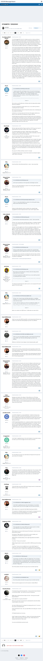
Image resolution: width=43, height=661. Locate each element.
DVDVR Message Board (8, 1)
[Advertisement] (14, 14)
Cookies (26, 657)
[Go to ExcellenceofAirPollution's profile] (6, 42)
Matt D (6, 331)
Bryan (6, 85)
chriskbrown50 (6, 412)
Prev (5, 32)
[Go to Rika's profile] (6, 165)
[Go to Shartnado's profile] (6, 129)
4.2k (7, 326)
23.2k (7, 171)
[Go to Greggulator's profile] (6, 439)
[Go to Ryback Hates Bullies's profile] (6, 182)
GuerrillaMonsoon (6, 317)
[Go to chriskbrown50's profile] (6, 416)
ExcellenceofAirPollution (6, 38)
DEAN (7, 27)
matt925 (6, 574)
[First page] (2, 33)
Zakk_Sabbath (6, 214)
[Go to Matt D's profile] (6, 335)
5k (7, 135)
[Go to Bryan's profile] (6, 89)
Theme (16, 657)
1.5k (7, 584)
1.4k (7, 531)
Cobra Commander (6, 395)
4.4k (7, 276)
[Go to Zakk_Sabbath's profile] (6, 218)
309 (7, 95)
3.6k (7, 493)
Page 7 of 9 (28, 32)
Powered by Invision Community (21, 659)
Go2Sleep (6, 484)
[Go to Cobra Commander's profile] (6, 400)
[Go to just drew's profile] (6, 270)
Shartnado (6, 126)
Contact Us (22, 657)
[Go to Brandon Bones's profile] (6, 592)
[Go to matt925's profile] (6, 578)
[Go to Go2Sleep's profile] (6, 488)
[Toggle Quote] (13, 88)
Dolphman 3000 (6, 521)
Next (21, 32)
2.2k (7, 477)
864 (7, 598)
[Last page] (23, 33)
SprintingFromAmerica (28, 199)
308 (7, 422)
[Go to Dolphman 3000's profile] (6, 525)
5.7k (7, 445)
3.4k (7, 188)
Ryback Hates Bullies (6, 178)
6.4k (7, 223)
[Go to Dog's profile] (6, 471)
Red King (25, 217)
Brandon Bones (6, 588)
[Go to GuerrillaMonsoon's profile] (6, 320)
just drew (26, 88)
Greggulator (6, 436)
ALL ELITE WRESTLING (17, 28)
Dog (6, 467)
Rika (6, 162)
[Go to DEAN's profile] (3, 28)
